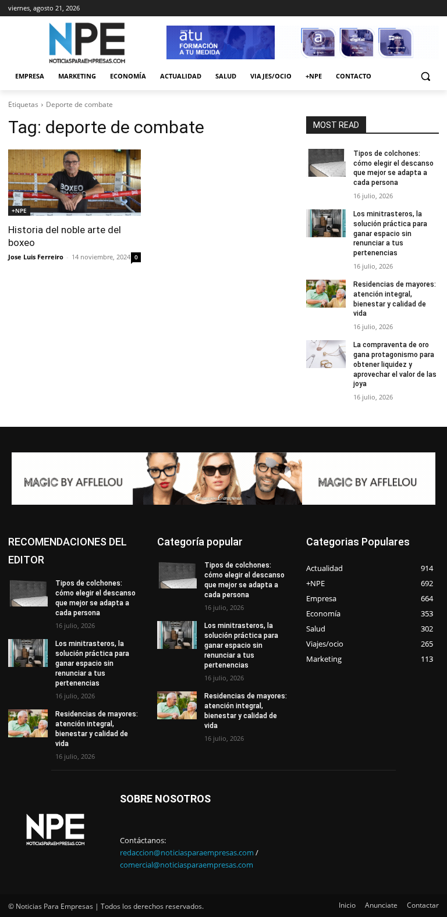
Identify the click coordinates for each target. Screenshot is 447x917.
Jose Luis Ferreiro (35, 256)
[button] (425, 76)
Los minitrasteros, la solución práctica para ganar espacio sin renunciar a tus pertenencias (390, 233)
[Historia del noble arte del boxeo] (74, 182)
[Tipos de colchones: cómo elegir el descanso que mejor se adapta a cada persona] (326, 163)
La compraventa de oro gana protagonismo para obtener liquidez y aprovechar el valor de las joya (395, 364)
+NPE (19, 210)
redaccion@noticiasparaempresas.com (187, 852)
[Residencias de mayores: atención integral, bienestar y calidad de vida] (326, 294)
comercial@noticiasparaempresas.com (186, 864)
